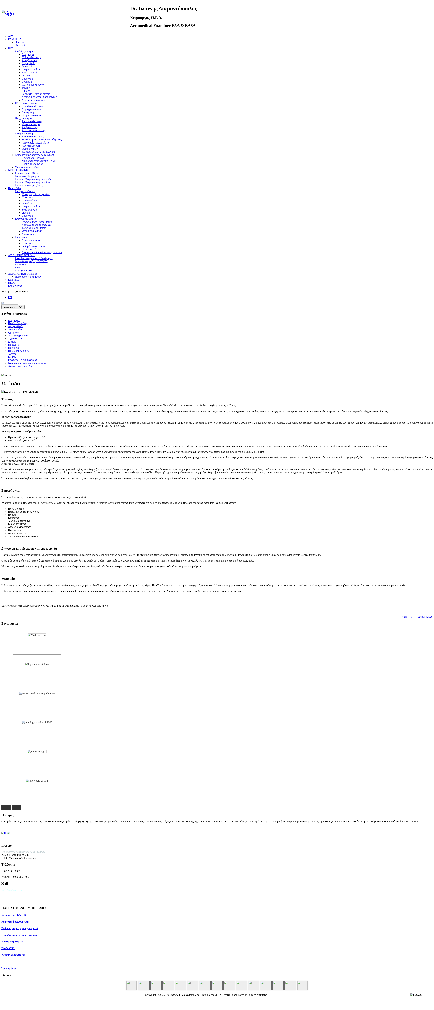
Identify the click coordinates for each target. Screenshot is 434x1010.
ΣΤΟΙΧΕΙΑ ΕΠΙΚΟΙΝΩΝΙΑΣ (416, 617)
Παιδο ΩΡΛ (8, 948)
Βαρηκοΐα (27, 81)
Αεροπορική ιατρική (13, 954)
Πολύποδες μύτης (31, 57)
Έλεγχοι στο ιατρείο (26, 103)
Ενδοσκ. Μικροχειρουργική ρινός (33, 179)
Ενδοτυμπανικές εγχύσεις (29, 185)
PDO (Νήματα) (23, 270)
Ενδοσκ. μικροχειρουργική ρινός (20, 928)
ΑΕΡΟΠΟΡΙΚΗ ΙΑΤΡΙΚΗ (22, 273)
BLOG (12, 282)
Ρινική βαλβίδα (30, 148)
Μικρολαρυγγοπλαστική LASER (39, 160)
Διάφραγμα (28, 54)
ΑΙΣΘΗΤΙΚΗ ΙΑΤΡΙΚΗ (21, 255)
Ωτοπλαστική (29, 249)
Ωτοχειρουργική (23, 118)
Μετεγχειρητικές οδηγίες (28, 167)
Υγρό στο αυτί (29, 72)
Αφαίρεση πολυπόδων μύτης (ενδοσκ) (42, 252)
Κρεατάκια (27, 197)
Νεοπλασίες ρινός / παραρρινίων (39, 96)
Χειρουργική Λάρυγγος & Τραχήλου (35, 154)
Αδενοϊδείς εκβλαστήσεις (35, 142)
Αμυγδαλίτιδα (29, 60)
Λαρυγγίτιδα (28, 63)
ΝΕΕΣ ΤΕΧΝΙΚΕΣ (18, 170)
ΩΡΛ (11, 48)
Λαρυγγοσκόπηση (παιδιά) (36, 224)
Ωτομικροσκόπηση (32, 115)
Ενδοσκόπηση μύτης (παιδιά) (37, 221)
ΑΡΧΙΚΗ (13, 36)
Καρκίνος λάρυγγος (32, 163)
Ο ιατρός (19, 42)
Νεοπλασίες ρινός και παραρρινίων (27, 362)
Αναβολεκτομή (30, 127)
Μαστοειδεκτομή (31, 124)
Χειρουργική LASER (26, 173)
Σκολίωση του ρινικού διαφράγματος (42, 139)
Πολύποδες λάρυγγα (33, 84)
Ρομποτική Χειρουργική (28, 176)
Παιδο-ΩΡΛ (14, 188)
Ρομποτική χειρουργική (15, 921)
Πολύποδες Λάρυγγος (33, 157)
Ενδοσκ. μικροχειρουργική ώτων (20, 935)
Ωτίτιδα (26, 75)
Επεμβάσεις (21, 237)
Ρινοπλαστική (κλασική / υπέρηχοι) (34, 258)
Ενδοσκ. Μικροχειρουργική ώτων (33, 182)
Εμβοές (26, 90)
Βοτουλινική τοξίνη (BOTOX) (31, 261)
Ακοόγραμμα (29, 112)
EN (10, 297)
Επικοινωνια (15, 285)
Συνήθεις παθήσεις (25, 51)
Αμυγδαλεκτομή (31, 145)
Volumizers (21, 264)
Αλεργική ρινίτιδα (31, 69)
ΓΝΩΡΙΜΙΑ (14, 39)
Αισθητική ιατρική (12, 941)
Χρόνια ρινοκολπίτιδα (33, 99)
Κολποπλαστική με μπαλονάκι (38, 151)
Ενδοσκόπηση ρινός (32, 106)
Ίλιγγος (26, 87)
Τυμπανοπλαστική (32, 121)
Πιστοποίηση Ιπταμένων (28, 276)
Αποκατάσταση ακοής (33, 130)
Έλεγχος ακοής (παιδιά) (34, 227)
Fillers (18, 267)
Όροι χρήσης (8, 968)
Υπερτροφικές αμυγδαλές (36, 194)
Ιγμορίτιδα (27, 66)
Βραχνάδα (27, 78)
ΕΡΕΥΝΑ (13, 279)
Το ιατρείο (20, 45)
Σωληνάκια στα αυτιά (33, 246)
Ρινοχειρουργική (24, 133)
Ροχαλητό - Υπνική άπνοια (36, 93)
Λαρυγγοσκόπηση (31, 109)
